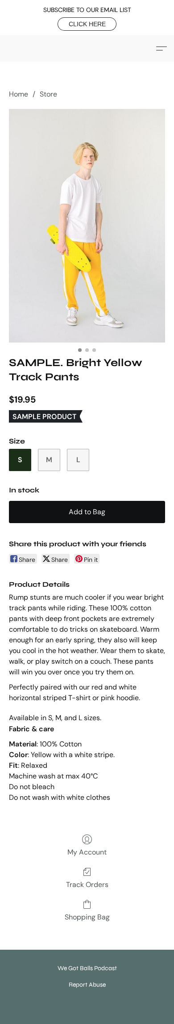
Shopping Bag (87, 917)
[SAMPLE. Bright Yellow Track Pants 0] (87, 226)
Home (18, 94)
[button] (87, 24)
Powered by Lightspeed (87, 1000)
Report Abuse (87, 984)
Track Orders (87, 884)
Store (48, 94)
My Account (87, 852)
